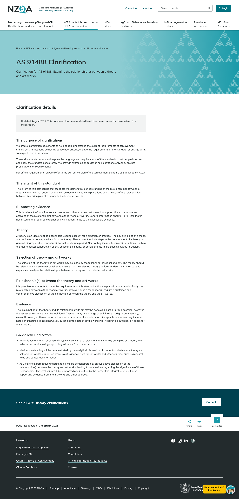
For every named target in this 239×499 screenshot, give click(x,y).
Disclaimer (113, 488)
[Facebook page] (173, 441)
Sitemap (54, 488)
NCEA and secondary (37, 48)
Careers (73, 467)
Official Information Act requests (87, 460)
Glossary (86, 488)
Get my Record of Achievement (35, 460)
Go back (211, 402)
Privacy (128, 488)
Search (209, 8)
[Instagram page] (180, 441)
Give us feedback (26, 467)
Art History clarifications (96, 48)
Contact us (131, 8)
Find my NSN (24, 454)
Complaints (75, 454)
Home (19, 48)
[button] (189, 424)
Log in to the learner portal (32, 447)
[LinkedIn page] (186, 441)
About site (70, 488)
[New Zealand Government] (201, 488)
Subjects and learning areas (66, 48)
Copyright (143, 488)
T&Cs (99, 488)
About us (147, 8)
